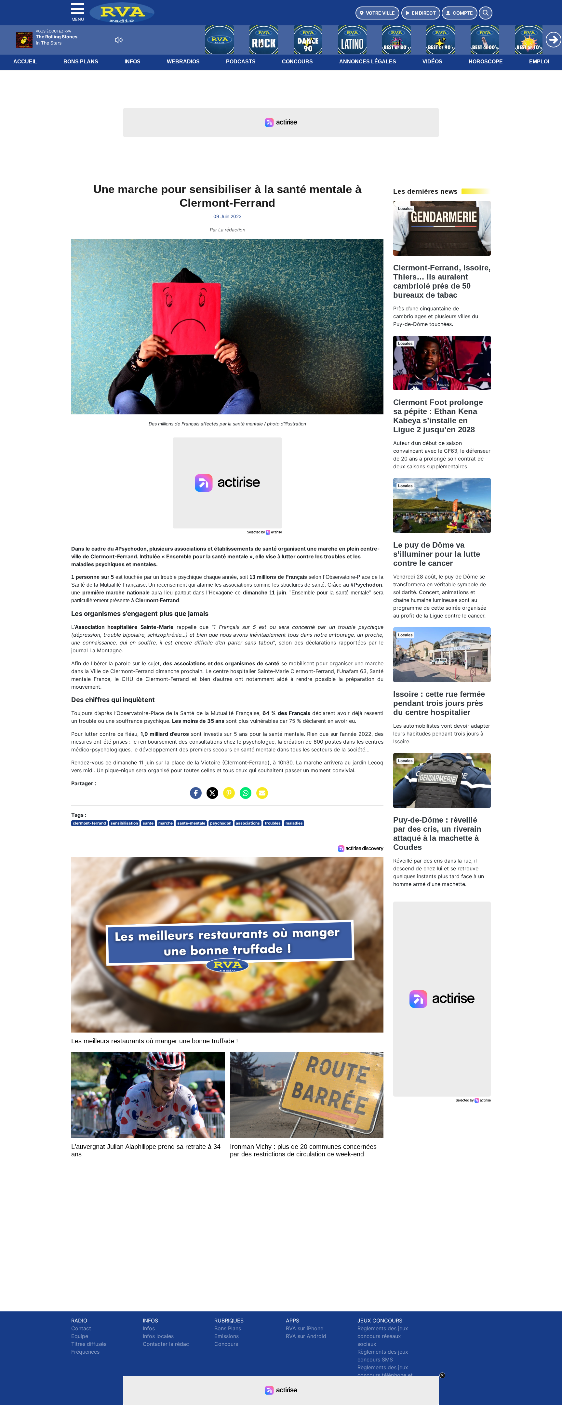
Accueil (25, 61)
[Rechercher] (485, 13)
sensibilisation (124, 823)
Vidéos (432, 61)
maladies (294, 823)
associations (248, 823)
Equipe (79, 1336)
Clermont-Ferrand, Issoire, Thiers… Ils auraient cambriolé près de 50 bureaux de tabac (442, 281)
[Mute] (119, 40)
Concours (297, 61)
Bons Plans (80, 61)
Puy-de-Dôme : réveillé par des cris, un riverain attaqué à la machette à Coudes (437, 833)
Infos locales (158, 1336)
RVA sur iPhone (304, 1328)
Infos (132, 61)
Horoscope (486, 61)
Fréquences (85, 1351)
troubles (273, 823)
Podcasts (241, 61)
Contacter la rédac (166, 1344)
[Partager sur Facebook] (194, 796)
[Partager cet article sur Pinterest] (227, 796)
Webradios (183, 61)
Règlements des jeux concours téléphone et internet (385, 1375)
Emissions (226, 1336)
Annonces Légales (367, 61)
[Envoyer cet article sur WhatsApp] (243, 796)
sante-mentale (191, 823)
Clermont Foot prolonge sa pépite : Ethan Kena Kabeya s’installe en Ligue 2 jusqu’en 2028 (438, 416)
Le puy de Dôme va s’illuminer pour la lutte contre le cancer (436, 553)
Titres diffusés (88, 1344)
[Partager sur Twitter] (210, 796)
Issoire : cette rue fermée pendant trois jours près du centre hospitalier (439, 703)
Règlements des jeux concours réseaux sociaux (382, 1336)
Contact (81, 1328)
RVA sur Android (306, 1336)
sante (148, 823)
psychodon (220, 823)
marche (165, 823)
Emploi (539, 61)
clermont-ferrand (89, 823)
